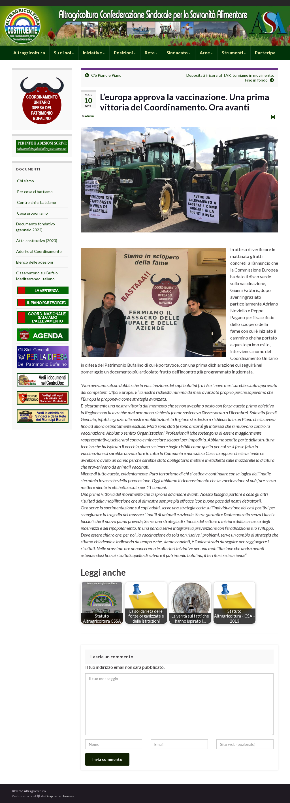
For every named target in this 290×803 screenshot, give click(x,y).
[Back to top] (277, 790)
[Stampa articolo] (273, 116)
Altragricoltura (28, 52)
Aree (205, 52)
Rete (150, 52)
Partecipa (265, 52)
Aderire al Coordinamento (39, 251)
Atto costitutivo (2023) (36, 240)
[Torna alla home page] (145, 26)
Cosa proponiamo (32, 213)
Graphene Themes (59, 796)
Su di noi (63, 52)
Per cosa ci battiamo (34, 191)
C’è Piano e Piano (106, 75)
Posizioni (124, 52)
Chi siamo (25, 180)
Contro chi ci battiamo (36, 202)
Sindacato (178, 52)
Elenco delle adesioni (34, 262)
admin (89, 116)
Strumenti (233, 52)
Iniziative (93, 52)
